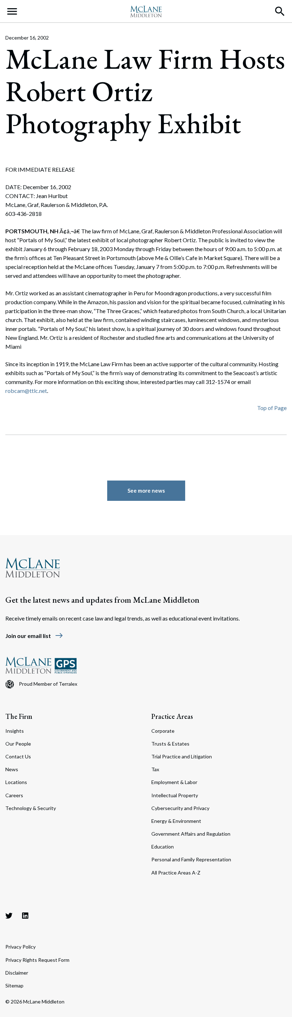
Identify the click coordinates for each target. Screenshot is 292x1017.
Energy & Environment (176, 821)
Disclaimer (16, 973)
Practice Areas (172, 716)
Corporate (162, 731)
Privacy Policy (20, 947)
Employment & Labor (174, 782)
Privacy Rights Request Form (37, 960)
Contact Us (18, 756)
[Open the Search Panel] (279, 11)
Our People (18, 744)
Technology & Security (30, 808)
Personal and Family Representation (191, 859)
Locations (16, 782)
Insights (14, 731)
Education (162, 847)
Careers (14, 795)
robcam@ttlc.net (26, 390)
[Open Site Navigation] (12, 11)
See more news (146, 490)
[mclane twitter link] (8, 915)
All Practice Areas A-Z (175, 873)
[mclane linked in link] (25, 915)
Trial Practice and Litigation (181, 756)
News (11, 769)
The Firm (18, 716)
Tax (155, 769)
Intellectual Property (174, 795)
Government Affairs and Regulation (190, 834)
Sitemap (14, 985)
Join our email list (34, 635)
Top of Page (272, 407)
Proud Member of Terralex (48, 684)
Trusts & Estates (170, 744)
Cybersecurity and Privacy (180, 808)
